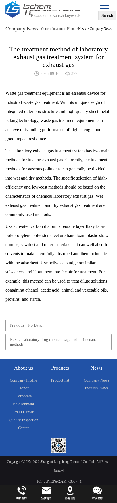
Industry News (96, 388)
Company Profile (23, 380)
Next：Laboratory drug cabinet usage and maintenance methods (54, 342)
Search (107, 15)
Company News (96, 380)
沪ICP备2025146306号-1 (64, 481)
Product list (60, 380)
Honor (23, 388)
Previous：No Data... (27, 325)
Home (71, 29)
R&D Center (23, 412)
